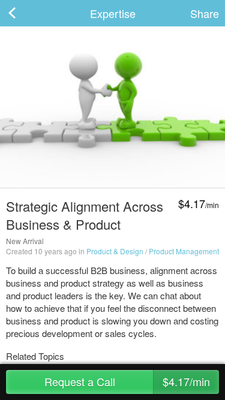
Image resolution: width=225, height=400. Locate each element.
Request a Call (127, 381)
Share (204, 13)
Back (24, 13)
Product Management (184, 251)
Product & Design (114, 251)
